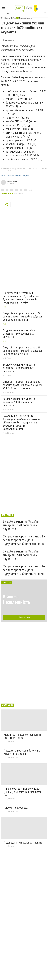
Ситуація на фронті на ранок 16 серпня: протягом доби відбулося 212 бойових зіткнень (24, 570)
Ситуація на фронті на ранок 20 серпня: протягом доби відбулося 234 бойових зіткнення (23, 385)
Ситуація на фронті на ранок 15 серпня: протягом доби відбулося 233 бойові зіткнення (24, 540)
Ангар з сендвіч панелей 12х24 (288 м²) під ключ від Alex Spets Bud (22, 792)
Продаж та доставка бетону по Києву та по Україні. (22, 752)
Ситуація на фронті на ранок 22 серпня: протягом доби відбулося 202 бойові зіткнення (23, 316)
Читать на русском (8, 40)
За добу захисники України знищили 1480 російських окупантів (19, 402)
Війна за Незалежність (16, 599)
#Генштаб (10, 176)
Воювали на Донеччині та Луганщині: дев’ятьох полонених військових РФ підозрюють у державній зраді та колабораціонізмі (22, 422)
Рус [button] (8, 13)
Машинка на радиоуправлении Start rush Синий (22, 736)
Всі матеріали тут (24, 617)
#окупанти (26, 176)
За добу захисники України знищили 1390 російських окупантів (19, 368)
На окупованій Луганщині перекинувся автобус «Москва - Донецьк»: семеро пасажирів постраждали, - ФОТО (21, 297)
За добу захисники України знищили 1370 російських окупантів (21, 525)
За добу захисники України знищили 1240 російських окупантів (19, 333)
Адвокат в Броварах (16, 807)
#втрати (18, 176)
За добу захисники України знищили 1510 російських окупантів (21, 555)
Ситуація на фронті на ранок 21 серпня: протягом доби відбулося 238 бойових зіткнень (23, 351)
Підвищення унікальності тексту (23, 842)
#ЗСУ (3, 176)
